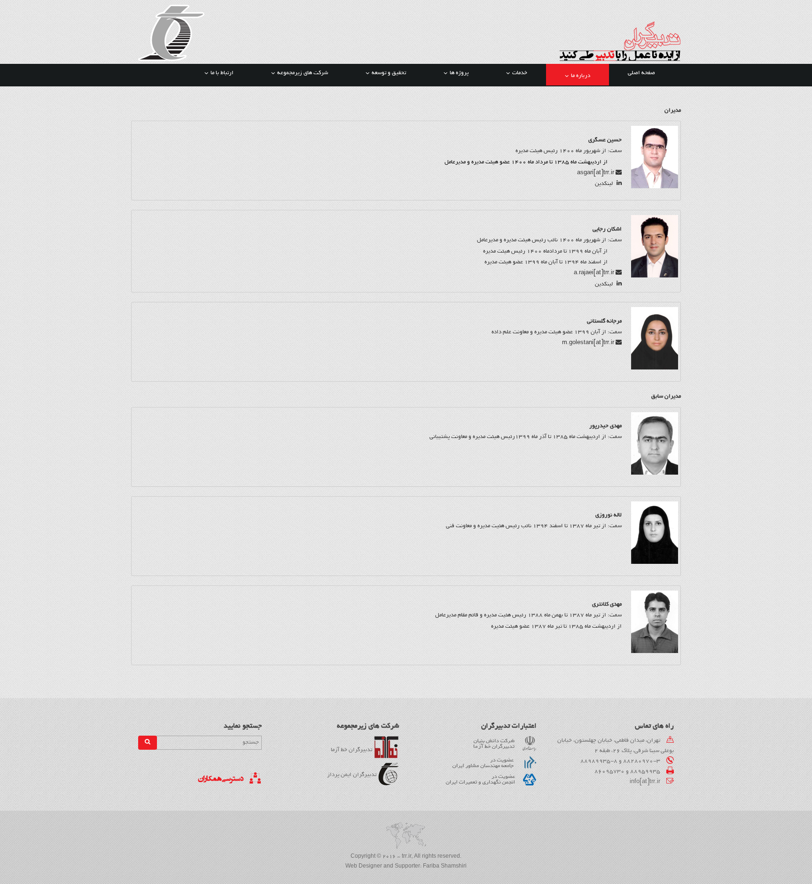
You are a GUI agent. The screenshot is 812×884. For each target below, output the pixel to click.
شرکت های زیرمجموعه (302, 73)
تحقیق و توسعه (389, 73)
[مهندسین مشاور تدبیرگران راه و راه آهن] (171, 34)
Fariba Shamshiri (445, 866)
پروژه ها (459, 73)
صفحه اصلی (641, 73)
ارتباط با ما (222, 73)
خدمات (519, 73)
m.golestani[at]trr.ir (588, 343)
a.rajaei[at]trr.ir (594, 273)
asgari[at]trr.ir (595, 173)
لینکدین (604, 184)
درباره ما (580, 76)
